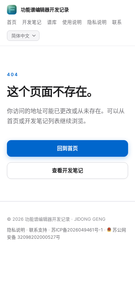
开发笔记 (32, 22)
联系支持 (38, 229)
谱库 (52, 22)
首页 (12, 22)
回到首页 (67, 148)
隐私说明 (97, 22)
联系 (117, 22)
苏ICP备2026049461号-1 (77, 229)
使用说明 (72, 22)
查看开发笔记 (67, 170)
